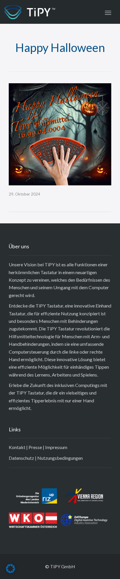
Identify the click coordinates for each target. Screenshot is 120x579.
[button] (10, 568)
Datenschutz (21, 458)
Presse (35, 447)
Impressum (56, 447)
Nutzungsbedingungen (60, 458)
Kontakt (17, 447)
